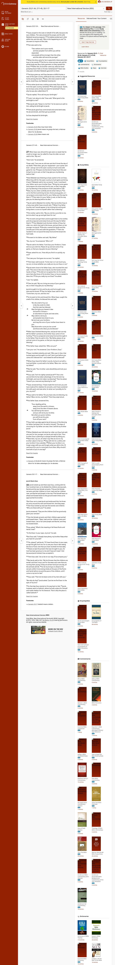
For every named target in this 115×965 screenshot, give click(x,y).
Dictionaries (84, 916)
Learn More (85, 47)
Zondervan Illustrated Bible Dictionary (82, 152)
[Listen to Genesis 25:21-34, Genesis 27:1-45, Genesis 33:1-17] (42, 19)
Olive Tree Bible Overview (96, 803)
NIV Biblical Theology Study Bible (82, 262)
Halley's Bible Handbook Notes (83, 755)
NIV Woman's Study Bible (96, 386)
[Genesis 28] (72, 305)
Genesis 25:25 (32, 127)
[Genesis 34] (72, 540)
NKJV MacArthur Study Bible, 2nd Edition (83, 490)
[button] (104, 2)
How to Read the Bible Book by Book (97, 755)
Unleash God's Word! (55, 631)
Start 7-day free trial (88, 42)
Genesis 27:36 (32, 461)
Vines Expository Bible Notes (82, 589)
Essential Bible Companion (82, 727)
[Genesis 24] (21, 81)
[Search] (109, 8)
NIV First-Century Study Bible (97, 287)
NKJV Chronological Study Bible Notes (83, 439)
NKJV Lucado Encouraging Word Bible (97, 464)
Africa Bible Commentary (81, 679)
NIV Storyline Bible (97, 336)
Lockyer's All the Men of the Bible (97, 959)
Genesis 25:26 (32, 129)
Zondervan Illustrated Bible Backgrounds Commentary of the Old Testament (97, 125)
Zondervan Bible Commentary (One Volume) (83, 876)
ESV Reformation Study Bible (83, 209)
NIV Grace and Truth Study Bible (83, 97)
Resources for (88, 55)
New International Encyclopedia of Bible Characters (83, 646)
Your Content (101, 18)
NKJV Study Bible (97, 514)
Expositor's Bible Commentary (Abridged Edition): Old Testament (97, 729)
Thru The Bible (82, 852)
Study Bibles (84, 165)
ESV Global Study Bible (97, 185)
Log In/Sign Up (106, 2)
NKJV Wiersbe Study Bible (82, 539)
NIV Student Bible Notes (83, 360)
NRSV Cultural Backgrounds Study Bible (83, 564)
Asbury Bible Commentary (96, 679)
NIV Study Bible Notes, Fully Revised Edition (96, 97)
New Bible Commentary (96, 779)
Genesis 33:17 (32, 604)
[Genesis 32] (21, 540)
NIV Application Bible (82, 122)
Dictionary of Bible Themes (83, 937)
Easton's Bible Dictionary (96, 937)
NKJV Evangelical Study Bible (83, 464)
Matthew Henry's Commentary (83, 779)
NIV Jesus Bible (96, 312)
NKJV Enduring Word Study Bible (97, 439)
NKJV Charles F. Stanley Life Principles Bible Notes (96, 414)
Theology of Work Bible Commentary (97, 829)
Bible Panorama (96, 703)
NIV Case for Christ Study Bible (97, 261)
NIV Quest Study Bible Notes (83, 336)
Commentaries (85, 659)
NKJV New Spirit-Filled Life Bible (83, 515)
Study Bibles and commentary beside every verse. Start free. (59, 2)
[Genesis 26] (72, 81)
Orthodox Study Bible (96, 563)
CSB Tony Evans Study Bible (82, 185)
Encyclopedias (85, 601)
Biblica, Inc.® (49, 620)
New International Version (35, 615)
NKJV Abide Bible (83, 411)
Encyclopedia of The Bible (96, 621)
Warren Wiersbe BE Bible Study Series (98, 853)
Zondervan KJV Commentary (82, 904)
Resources (81, 18)
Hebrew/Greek (92, 18)
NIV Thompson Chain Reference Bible (83, 387)
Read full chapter (32, 119)
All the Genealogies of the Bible (83, 621)
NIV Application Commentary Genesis (82, 804)
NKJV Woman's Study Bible (96, 539)
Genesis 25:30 (32, 134)
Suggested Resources (87, 76)
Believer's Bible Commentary (82, 703)
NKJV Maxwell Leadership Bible (97, 489)
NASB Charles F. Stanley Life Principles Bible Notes (82, 235)
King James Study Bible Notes (97, 209)
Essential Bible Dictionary (82, 959)
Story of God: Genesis (81, 829)
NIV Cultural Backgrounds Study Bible (83, 287)
